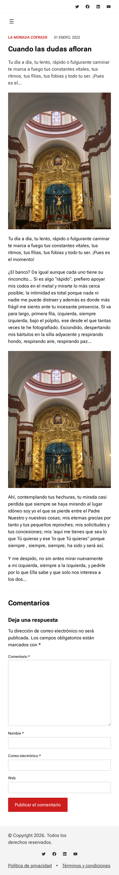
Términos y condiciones (86, 865)
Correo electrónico (24, 756)
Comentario (19, 656)
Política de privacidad (30, 865)
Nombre (16, 733)
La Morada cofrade (28, 37)
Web (12, 778)
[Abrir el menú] (11, 21)
